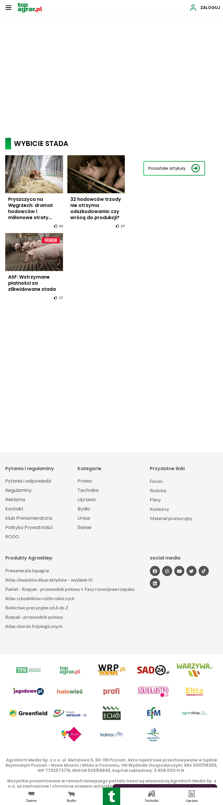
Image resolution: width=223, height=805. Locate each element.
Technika (88, 490)
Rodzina (158, 490)
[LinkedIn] (155, 583)
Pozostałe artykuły (167, 168)
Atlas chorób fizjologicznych (33, 626)
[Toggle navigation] (8, 7)
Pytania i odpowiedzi (28, 481)
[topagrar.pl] (30, 7)
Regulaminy (18, 490)
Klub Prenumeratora (28, 518)
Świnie (84, 527)
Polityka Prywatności (29, 527)
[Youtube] (179, 571)
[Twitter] (191, 571)
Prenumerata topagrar (27, 570)
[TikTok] (204, 571)
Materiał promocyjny (171, 518)
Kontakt (14, 509)
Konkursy (159, 509)
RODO (12, 536)
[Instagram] (167, 571)
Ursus (84, 518)
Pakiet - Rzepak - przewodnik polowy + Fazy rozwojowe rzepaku (69, 589)
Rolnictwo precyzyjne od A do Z (36, 607)
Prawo (85, 481)
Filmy (155, 499)
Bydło (84, 509)
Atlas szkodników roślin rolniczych (39, 598)
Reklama (15, 499)
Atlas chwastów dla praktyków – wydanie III (49, 579)
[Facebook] (155, 571)
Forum (156, 481)
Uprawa (87, 499)
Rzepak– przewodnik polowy (34, 617)
